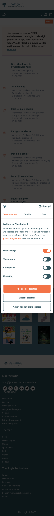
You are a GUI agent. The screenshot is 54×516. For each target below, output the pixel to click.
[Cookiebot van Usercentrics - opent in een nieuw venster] (39, 207)
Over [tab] (44, 214)
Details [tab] (27, 214)
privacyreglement (12, 238)
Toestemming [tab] (10, 214)
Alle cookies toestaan (27, 289)
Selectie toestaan (27, 298)
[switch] (47, 259)
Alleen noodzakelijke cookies (27, 307)
